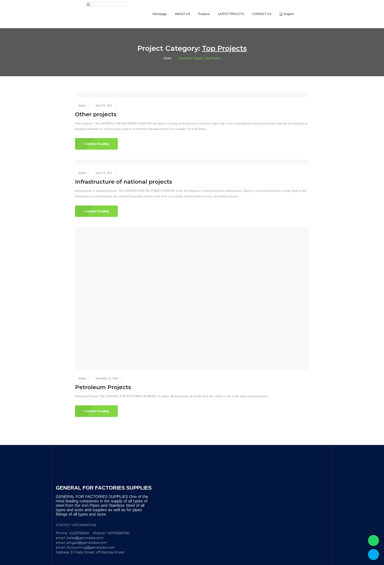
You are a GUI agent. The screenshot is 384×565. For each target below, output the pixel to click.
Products (204, 14)
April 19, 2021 (103, 105)
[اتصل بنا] (373, 554)
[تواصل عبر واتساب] (373, 540)
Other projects (95, 114)
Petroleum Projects (103, 387)
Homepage (159, 14)
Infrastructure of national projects (123, 181)
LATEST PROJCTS (231, 14)
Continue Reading (96, 143)
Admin (82, 105)
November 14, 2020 (107, 378)
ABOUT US (182, 14)
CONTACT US (261, 14)
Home (167, 58)
